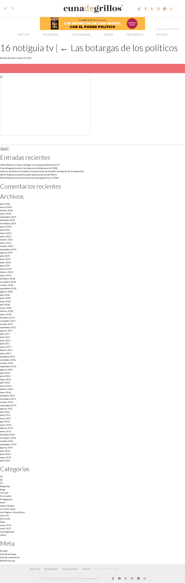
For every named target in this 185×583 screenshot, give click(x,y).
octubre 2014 (6, 441)
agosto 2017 (6, 330)
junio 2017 (5, 337)
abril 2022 (5, 230)
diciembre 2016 (7, 356)
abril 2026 (5, 204)
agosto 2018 (6, 291)
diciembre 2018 (7, 278)
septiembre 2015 (8, 405)
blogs (2, 489)
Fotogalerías (81, 34)
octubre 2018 (6, 285)
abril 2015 (5, 421)
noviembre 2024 (8, 223)
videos (3, 535)
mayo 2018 (5, 301)
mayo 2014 (5, 457)
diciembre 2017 (7, 317)
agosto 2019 (6, 252)
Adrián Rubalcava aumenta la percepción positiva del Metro (28, 174)
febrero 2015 (6, 428)
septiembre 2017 (8, 327)
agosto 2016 (6, 369)
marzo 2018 (6, 308)
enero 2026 (5, 213)
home (2, 502)
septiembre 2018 (8, 288)
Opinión (161, 34)
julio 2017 (5, 334)
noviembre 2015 (8, 399)
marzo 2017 (6, 347)
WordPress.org (7, 560)
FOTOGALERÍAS (70, 569)
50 (1, 483)
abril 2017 (5, 343)
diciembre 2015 (7, 395)
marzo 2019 (6, 269)
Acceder (4, 550)
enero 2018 (5, 314)
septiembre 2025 (8, 217)
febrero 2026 (6, 210)
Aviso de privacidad (106, 569)
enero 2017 (5, 353)
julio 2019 (5, 256)
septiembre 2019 (8, 249)
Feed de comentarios (10, 557)
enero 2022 (5, 236)
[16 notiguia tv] (45, 134)
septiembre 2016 (8, 366)
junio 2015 (5, 415)
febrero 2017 (6, 350)
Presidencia (134, 34)
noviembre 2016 (8, 360)
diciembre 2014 (7, 434)
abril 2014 (5, 460)
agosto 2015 (6, 408)
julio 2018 (5, 295)
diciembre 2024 (7, 220)
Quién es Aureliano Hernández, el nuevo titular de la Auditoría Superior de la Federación (42, 171)
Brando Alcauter (8, 58)
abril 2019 (5, 265)
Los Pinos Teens (7, 509)
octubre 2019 (6, 246)
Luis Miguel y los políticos (12, 512)
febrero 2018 (6, 311)
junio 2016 (5, 376)
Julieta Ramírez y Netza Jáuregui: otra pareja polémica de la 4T (30, 164)
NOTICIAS (5, 518)
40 (1, 479)
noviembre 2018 (8, 282)
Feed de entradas (8, 554)
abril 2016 (5, 382)
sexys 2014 (5, 525)
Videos (108, 34)
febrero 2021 (6, 239)
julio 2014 (5, 451)
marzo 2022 (6, 233)
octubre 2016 (6, 363)
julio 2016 (5, 373)
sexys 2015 (5, 528)
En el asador (6, 496)
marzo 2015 (6, 425)
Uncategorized (7, 531)
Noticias (24, 34)
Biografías (51, 34)
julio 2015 (5, 412)
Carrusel (4, 492)
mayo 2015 (5, 418)
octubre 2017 (6, 324)
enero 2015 (5, 431)
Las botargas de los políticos (119, 47)
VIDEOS (86, 569)
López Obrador (7, 505)
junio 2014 (5, 454)
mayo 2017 (5, 340)
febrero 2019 (6, 272)
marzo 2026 (6, 207)
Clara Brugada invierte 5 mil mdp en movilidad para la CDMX (29, 168)
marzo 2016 (6, 386)
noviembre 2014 (8, 438)
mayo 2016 (5, 379)
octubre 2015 (6, 402)
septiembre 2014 (8, 444)
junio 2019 (5, 259)
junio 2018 (5, 298)
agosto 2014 (6, 447)
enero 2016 (5, 392)
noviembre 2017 (8, 321)
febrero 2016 (6, 389)
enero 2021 (5, 243)
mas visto (4, 515)
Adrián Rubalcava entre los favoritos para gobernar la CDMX (29, 177)
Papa (2, 522)
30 (1, 476)
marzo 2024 (6, 226)
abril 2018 (5, 304)
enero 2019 (5, 275)
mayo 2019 (5, 262)
